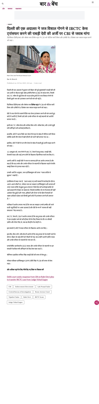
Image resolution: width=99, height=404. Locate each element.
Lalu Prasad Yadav (44, 287)
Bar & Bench (12, 79)
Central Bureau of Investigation (20, 292)
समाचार (10, 9)
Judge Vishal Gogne (16, 302)
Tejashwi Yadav (14, 297)
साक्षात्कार (18, 9)
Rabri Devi (27, 297)
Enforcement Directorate (24, 287)
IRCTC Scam (39, 297)
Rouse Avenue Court (42, 292)
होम (4, 9)
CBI (10, 287)
